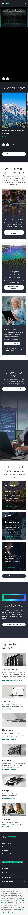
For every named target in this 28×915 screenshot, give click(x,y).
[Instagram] (9, 862)
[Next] (7, 78)
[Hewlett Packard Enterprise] (5, 3)
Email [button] (5, 850)
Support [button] (4, 873)
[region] (14, 44)
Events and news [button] (6, 877)
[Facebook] (15, 862)
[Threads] (12, 862)
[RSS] (21, 862)
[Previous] (3, 78)
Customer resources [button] (7, 881)
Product (7, 847)
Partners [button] (4, 886)
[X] (6, 862)
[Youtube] (18, 862)
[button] (26, 890)
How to (5, 843)
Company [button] (5, 868)
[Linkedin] (3, 862)
